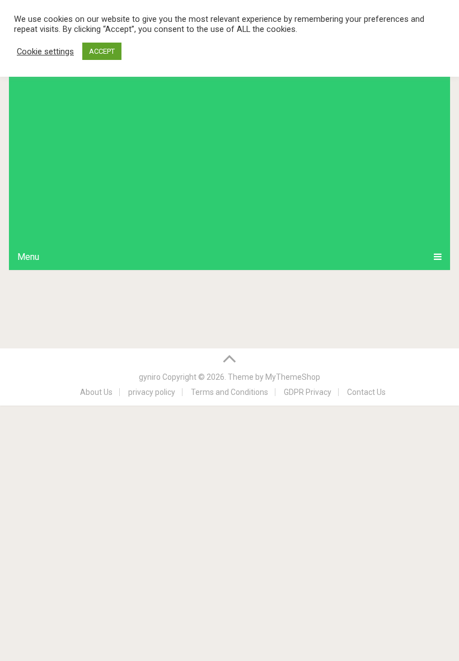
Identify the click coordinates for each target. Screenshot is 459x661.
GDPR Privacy (307, 392)
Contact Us (366, 392)
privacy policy (151, 392)
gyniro (150, 377)
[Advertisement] (230, 159)
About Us (96, 392)
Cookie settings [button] (45, 51)
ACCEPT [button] (102, 51)
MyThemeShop (292, 377)
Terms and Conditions (229, 392)
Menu (28, 257)
